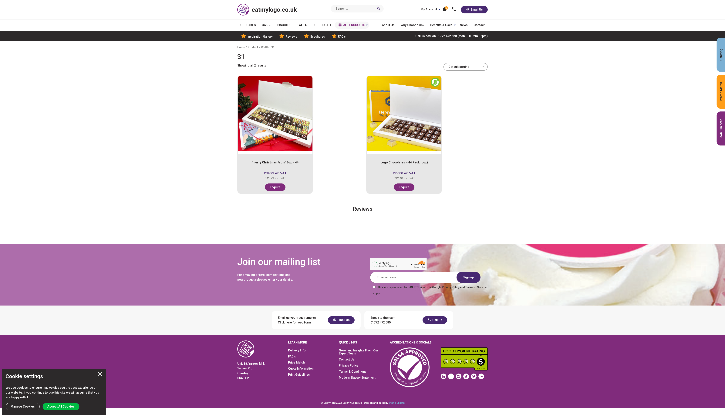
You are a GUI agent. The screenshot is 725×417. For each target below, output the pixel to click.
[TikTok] (466, 376)
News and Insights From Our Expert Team (358, 352)
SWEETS (302, 25)
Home (241, 47)
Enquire (275, 187)
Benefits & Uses (441, 25)
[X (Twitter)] (474, 376)
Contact (479, 25)
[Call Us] (454, 9)
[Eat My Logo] (245, 348)
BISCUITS (284, 25)
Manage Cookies (23, 406)
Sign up (468, 277)
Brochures (317, 36)
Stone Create (397, 402)
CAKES (266, 25)
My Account (429, 9)
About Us (388, 25)
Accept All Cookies (61, 406)
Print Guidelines (299, 374)
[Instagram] (458, 376)
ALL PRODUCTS (354, 25)
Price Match (296, 362)
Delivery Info (297, 350)
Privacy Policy (348, 365)
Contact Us (346, 359)
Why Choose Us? (412, 25)
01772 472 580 (451, 36)
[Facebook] (451, 376)
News (464, 25)
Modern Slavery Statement (357, 377)
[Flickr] (481, 376)
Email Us (476, 9)
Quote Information (301, 368)
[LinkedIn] (443, 376)
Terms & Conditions (352, 371)
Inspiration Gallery (260, 36)
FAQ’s (341, 36)
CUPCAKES (248, 25)
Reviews (291, 36)
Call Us (437, 320)
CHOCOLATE (323, 25)
